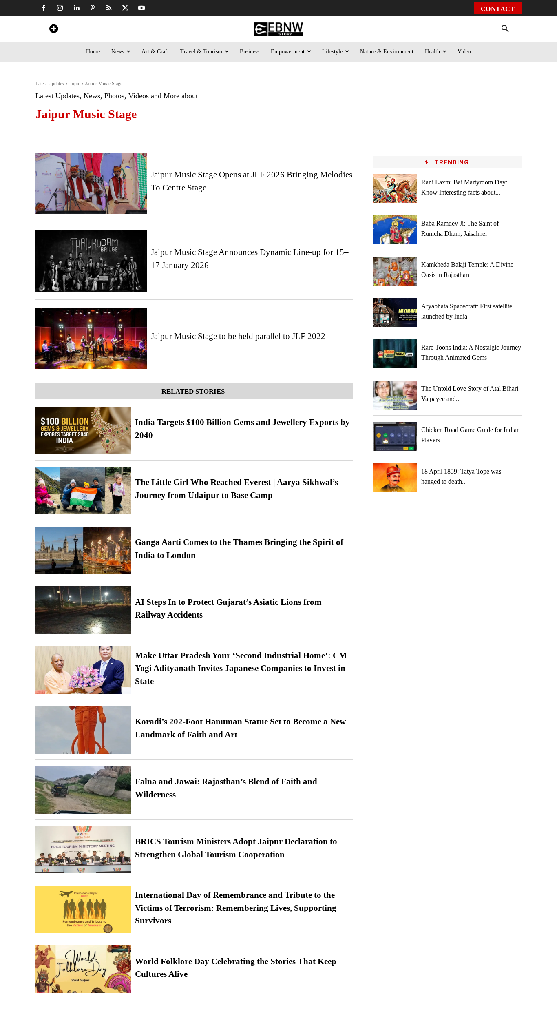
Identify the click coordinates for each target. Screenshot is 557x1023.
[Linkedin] (76, 8)
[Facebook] (43, 8)
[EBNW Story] (278, 29)
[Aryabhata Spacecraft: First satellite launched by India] (395, 312)
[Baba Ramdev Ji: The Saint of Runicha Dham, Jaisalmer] (395, 229)
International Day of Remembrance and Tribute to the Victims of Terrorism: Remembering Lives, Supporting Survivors (235, 908)
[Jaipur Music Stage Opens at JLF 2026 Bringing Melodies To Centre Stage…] (91, 183)
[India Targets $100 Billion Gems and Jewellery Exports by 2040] (83, 430)
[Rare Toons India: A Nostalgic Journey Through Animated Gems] (395, 353)
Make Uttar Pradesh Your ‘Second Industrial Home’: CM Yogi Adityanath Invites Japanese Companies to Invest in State (241, 668)
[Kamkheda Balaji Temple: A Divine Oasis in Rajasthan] (395, 271)
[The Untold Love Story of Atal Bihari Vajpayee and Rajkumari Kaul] (395, 395)
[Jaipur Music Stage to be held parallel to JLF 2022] (91, 338)
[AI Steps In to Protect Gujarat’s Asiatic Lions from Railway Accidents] (83, 610)
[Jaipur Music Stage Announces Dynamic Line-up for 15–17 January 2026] (91, 261)
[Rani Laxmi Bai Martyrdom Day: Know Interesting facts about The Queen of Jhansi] (395, 188)
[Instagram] (60, 8)
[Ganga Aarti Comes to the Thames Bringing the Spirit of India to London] (83, 550)
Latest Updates (49, 83)
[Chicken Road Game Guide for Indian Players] (395, 436)
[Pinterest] (92, 8)
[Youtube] (141, 8)
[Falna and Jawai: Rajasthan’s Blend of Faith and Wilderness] (83, 790)
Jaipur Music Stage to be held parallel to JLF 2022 (238, 336)
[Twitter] (125, 8)
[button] (505, 28)
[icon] (53, 30)
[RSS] (109, 8)
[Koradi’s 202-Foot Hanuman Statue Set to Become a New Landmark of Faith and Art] (83, 730)
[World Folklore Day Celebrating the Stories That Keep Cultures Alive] (83, 969)
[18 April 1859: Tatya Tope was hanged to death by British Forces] (395, 477)
